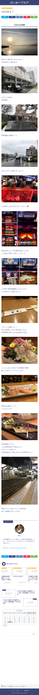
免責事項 (26, 690)
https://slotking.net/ (18, 548)
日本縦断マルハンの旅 (7, 8)
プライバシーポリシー (16, 690)
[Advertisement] (19, 660)
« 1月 (5, 625)
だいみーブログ (19, 2)
